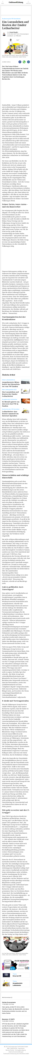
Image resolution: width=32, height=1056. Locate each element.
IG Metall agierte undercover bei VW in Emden (11, 404)
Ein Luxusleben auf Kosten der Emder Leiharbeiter (10, 394)
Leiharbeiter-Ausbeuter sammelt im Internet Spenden (10, 413)
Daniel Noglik (14, 32)
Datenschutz (13, 1048)
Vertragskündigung (20, 1050)
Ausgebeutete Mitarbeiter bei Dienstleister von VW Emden (11, 384)
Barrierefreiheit (10, 1050)
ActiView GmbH (24, 1054)
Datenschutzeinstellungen (16, 1052)
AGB (8, 1048)
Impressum (21, 1048)
